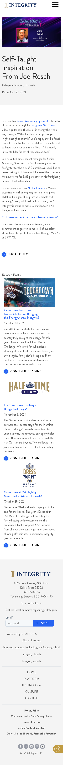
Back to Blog (19, 254)
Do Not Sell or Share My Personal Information (31, 733)
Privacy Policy (31, 710)
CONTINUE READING (26, 371)
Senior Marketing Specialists (33, 121)
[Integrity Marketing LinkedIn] (26, 746)
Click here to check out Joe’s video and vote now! (30, 217)
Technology (31, 685)
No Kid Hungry (36, 188)
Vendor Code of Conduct (31, 728)
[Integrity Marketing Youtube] (42, 746)
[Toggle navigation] (55, 4)
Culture (31, 692)
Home (31, 672)
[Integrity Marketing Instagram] (31, 746)
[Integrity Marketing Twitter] (37, 746)
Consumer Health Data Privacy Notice (31, 716)
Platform (31, 679)
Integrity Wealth (31, 661)
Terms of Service (31, 722)
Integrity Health (31, 654)
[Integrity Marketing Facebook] (20, 746)
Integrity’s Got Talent (43, 125)
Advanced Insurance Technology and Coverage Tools (31, 647)
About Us (31, 698)
